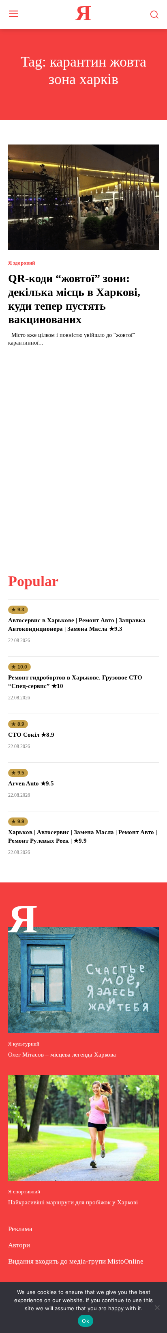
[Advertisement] (83, 455)
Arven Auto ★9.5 (31, 783)
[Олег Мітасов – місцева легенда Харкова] (83, 980)
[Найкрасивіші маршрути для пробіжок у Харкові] (83, 1128)
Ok (85, 1321)
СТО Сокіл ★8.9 (31, 734)
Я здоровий (21, 262)
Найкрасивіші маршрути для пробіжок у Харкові (73, 1202)
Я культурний (23, 1043)
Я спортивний (24, 1191)
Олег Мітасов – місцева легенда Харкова (62, 1054)
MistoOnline (125, 1261)
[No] (157, 1307)
